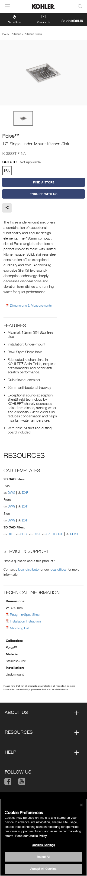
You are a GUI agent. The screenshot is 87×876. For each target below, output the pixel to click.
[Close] (81, 805)
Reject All (43, 857)
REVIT (74, 534)
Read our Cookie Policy (31, 836)
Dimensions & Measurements (31, 305)
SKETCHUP (54, 534)
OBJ (36, 534)
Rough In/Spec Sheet (25, 614)
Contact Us (43, 22)
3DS (23, 534)
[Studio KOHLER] (72, 19)
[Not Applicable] (7, 170)
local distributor (29, 569)
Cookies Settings (43, 845)
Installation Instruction (25, 621)
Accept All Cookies (43, 868)
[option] (43, 73)
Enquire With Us (43, 194)
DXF (25, 492)
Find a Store (14, 22)
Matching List (19, 628)
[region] (43, 837)
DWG (11, 492)
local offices (58, 569)
